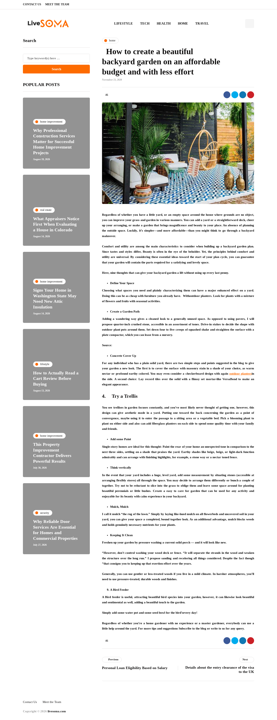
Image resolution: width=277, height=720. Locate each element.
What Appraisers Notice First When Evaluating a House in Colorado (56, 224)
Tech (144, 23)
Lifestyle (123, 23)
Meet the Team (57, 4)
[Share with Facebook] (226, 94)
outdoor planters (240, 373)
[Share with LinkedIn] (242, 94)
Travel (202, 23)
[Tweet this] (234, 94)
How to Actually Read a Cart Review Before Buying (55, 378)
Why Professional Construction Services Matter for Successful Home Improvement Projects (54, 141)
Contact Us (32, 4)
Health (164, 23)
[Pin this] (250, 94)
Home (183, 23)
